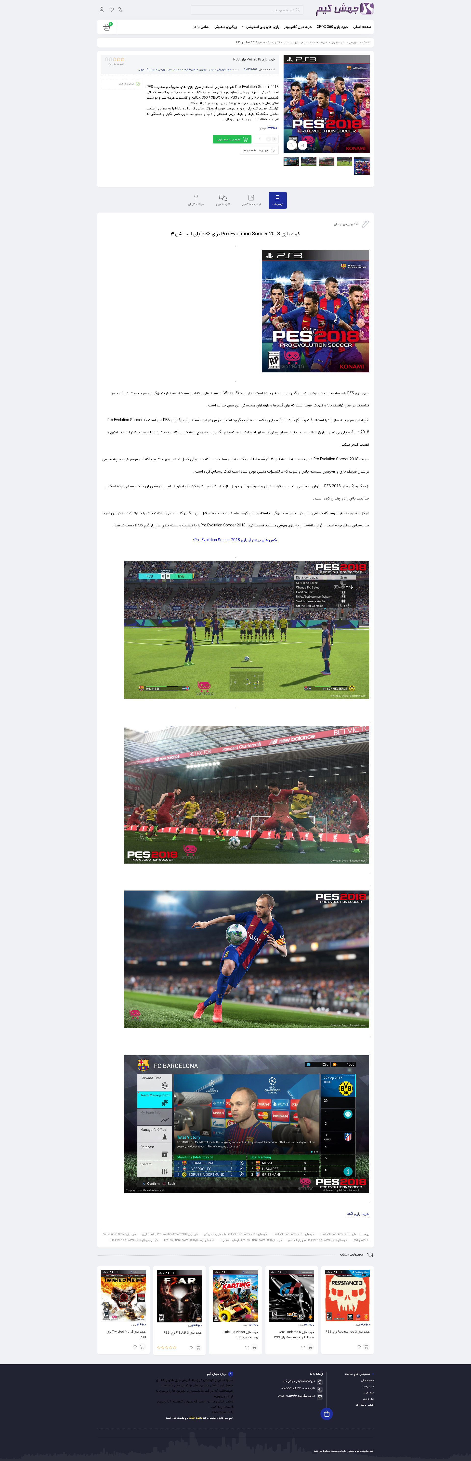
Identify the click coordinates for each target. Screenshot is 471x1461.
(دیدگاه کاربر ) (116, 64)
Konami (260, 97)
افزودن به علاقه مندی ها (256, 150)
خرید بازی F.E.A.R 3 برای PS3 (183, 1332)
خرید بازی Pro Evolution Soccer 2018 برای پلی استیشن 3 (251, 1240)
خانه (368, 43)
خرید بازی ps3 (358, 1214)
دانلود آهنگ (195, 1418)
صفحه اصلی (367, 1380)
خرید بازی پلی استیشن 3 (291, 43)
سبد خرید (369, 1393)
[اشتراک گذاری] (302, 145)
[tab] (278, 200)
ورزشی (273, 43)
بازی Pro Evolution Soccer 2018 (338, 1234)
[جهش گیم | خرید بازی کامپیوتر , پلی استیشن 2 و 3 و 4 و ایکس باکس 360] (343, 10)
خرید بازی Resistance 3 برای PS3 (348, 1332)
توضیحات (278, 204)
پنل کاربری (368, 1399)
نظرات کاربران (223, 204)
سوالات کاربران (196, 204)
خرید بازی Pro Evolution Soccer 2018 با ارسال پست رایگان (235, 1234)
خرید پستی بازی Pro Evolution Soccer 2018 (134, 1240)
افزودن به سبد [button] (366, 1347)
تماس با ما (368, 1387)
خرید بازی (291, 234)
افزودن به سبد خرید (228, 139)
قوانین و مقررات (365, 1405)
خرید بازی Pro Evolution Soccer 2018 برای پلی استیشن (317, 1240)
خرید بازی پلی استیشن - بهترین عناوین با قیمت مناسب (334, 43)
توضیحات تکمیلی (251, 204)
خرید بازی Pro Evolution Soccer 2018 (294, 1234)
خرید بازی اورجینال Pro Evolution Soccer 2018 (189, 1240)
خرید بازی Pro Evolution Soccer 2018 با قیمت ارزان (170, 1234)
